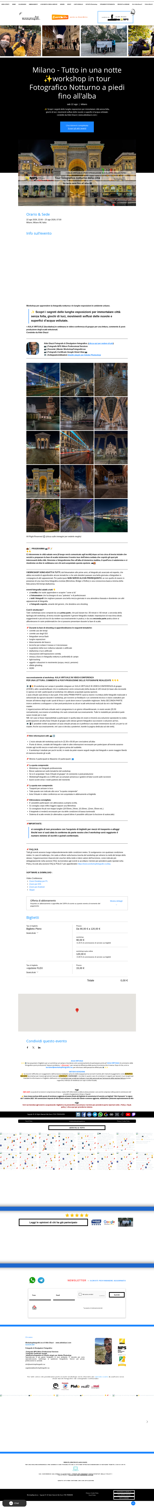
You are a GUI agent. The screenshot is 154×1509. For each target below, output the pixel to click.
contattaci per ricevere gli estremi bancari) (44, 1076)
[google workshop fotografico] (106, 1114)
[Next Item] (148, 40)
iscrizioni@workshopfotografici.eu (59, 1067)
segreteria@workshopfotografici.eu (37, 1368)
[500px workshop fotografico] (111, 1114)
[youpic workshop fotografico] (117, 1114)
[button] (5, 3)
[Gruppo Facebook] (89, 1114)
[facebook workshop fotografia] (83, 1114)
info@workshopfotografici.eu (35, 1364)
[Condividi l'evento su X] (33, 1047)
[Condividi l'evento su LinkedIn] (39, 1047)
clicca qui (65, 1065)
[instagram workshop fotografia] (78, 1114)
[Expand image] (43, 379)
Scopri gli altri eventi (77, 128)
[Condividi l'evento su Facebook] (27, 1047)
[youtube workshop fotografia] (128, 1114)
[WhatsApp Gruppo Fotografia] (100, 1114)
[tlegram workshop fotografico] (95, 1114)
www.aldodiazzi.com (63, 1343)
